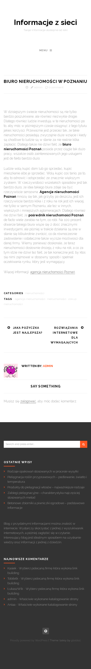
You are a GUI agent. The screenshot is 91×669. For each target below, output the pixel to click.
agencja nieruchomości (30, 299)
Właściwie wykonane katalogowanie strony (48, 599)
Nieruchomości (34, 293)
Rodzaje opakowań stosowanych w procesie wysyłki (42, 471)
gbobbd (75, 640)
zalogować (28, 401)
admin (38, 87)
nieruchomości (56, 299)
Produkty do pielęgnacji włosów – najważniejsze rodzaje (45, 487)
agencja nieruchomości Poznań (52, 272)
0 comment (56, 87)
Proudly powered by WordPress (29, 640)
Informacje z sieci (45, 22)
